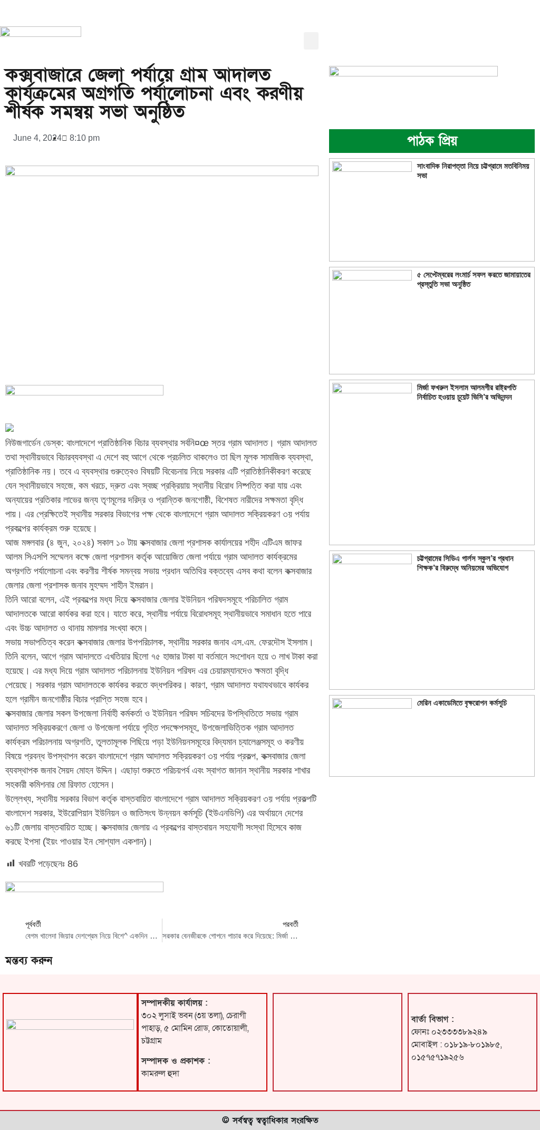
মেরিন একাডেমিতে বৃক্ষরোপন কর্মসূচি (462, 702)
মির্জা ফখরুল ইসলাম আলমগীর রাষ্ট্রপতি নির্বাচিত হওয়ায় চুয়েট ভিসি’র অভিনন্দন (466, 392)
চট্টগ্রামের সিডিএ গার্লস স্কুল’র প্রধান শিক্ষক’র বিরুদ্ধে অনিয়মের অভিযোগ (465, 563)
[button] (311, 41)
